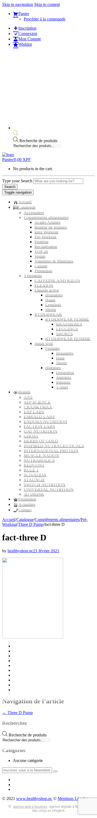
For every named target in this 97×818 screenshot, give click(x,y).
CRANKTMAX (38, 407)
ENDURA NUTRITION (45, 421)
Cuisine (40, 266)
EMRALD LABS (39, 416)
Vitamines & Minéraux (53, 261)
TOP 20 (41, 251)
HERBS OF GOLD (41, 441)
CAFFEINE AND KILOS (57, 280)
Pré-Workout (45, 237)
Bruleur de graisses (50, 227)
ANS (28, 397)
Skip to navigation (17, 4)
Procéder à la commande (44, 19)
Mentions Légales (73, 798)
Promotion (43, 270)
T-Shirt (62, 387)
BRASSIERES (69, 324)
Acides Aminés (47, 222)
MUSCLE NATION (41, 455)
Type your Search (17, 181)
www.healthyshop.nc (34, 798)
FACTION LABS (39, 426)
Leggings (53, 304)
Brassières (54, 295)
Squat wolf (43, 343)
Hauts (50, 300)
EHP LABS (34, 412)
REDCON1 (34, 465)
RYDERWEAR (48, 314)
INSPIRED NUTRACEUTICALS (54, 445)
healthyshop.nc (20, 550)
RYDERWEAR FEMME (67, 319)
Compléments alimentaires (46, 217)
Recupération (45, 246)
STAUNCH (34, 479)
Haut (60, 358)
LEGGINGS (67, 329)
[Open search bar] (15, 134)
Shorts (50, 309)
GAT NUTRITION (40, 431)
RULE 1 (31, 470)
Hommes (53, 367)
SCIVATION (35, 475)
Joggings (63, 377)
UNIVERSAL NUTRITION (49, 489)
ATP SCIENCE (37, 402)
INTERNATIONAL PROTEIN (51, 450)
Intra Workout (46, 232)
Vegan (39, 256)
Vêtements (33, 275)
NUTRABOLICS (39, 460)
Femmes (52, 348)
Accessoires (34, 212)
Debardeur (65, 372)
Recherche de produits (38, 140)
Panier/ (16, 159)
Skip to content (47, 4)
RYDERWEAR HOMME (68, 338)
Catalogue (25, 519)
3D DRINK (34, 494)
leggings (63, 382)
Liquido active (46, 290)
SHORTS (64, 333)
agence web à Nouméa (30, 807)
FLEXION (43, 285)
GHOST (31, 436)
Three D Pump (30, 524)
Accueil (8, 519)
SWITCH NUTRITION (44, 484)
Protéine (41, 241)
